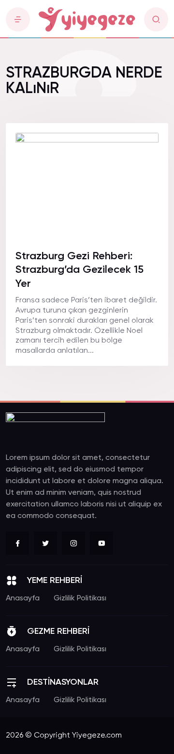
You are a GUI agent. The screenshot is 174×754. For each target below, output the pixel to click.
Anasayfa (23, 598)
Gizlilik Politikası (80, 598)
